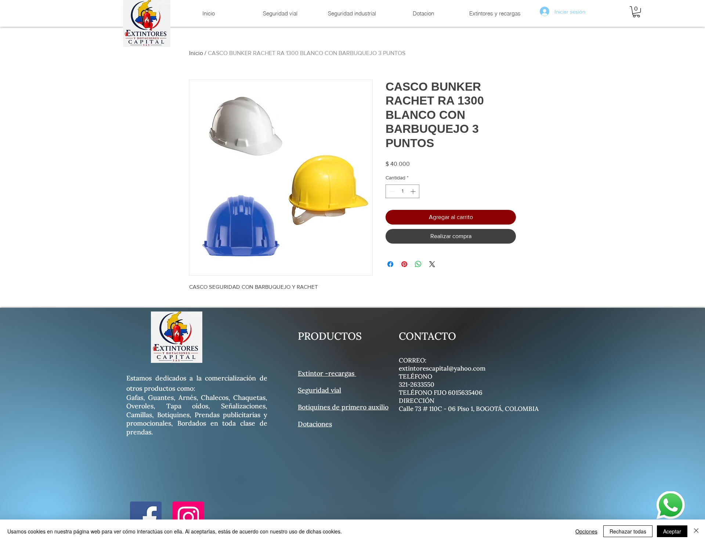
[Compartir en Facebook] (390, 264)
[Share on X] (432, 264)
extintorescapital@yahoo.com (442, 368)
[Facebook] (146, 517)
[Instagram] (188, 517)
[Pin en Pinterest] (404, 264)
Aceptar (672, 531)
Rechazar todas (628, 531)
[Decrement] (391, 191)
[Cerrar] (696, 531)
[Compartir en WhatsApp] (418, 264)
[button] (636, 11)
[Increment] (413, 191)
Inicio (196, 53)
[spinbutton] (402, 191)
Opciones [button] (586, 531)
